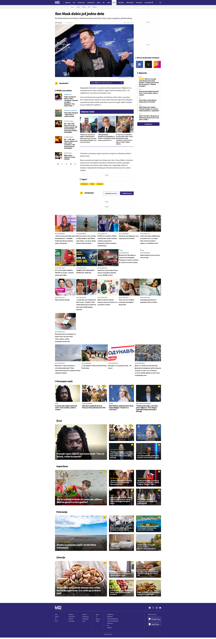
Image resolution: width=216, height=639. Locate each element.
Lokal (83, 621)
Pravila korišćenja (112, 619)
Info (56, 614)
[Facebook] (139, 64)
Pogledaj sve (148, 124)
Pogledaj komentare (111, 193)
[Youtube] (160, 608)
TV (96, 616)
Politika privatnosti (113, 621)
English (98, 619)
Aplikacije (110, 623)
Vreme (97, 621)
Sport (56, 616)
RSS (108, 625)
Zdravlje (71, 614)
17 (60, 153)
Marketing (110, 614)
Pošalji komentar (127, 193)
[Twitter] (148, 64)
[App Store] (154, 624)
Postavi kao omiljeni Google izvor (101, 83)
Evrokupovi (68, 153)
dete (92, 184)
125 (60, 110)
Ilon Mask (84, 184)
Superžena (72, 621)
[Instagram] (157, 64)
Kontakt (109, 627)
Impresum (109, 616)
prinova (100, 184)
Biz (56, 619)
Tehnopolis (85, 616)
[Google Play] (154, 619)
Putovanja (72, 616)
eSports (84, 614)
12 (60, 137)
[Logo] (57, 2)
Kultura (71, 619)
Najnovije (67, 2)
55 (60, 94)
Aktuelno (58, 23)
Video (97, 614)
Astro (112, 495)
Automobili (85, 619)
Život (56, 621)
